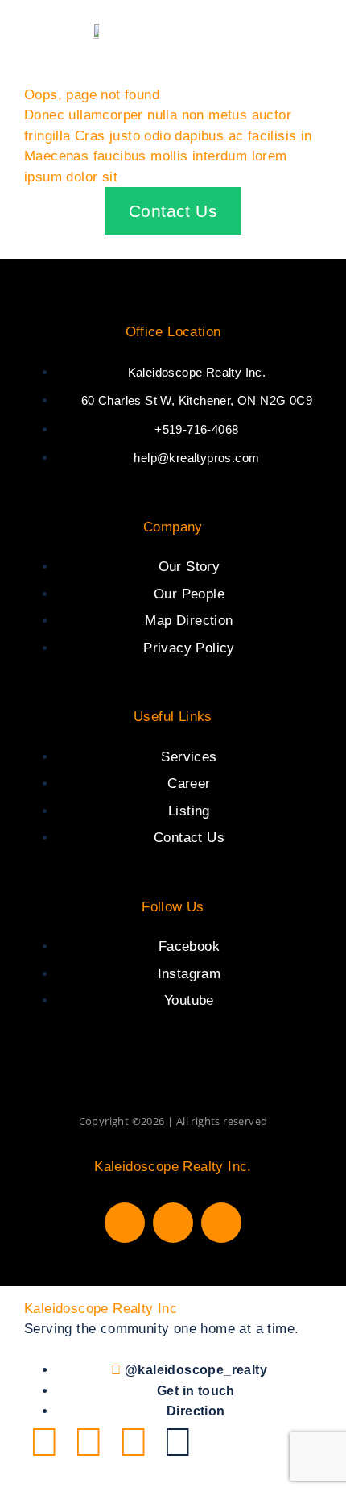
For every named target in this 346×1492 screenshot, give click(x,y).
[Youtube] (221, 1222)
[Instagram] (173, 1222)
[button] (323, 29)
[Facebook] (125, 1222)
